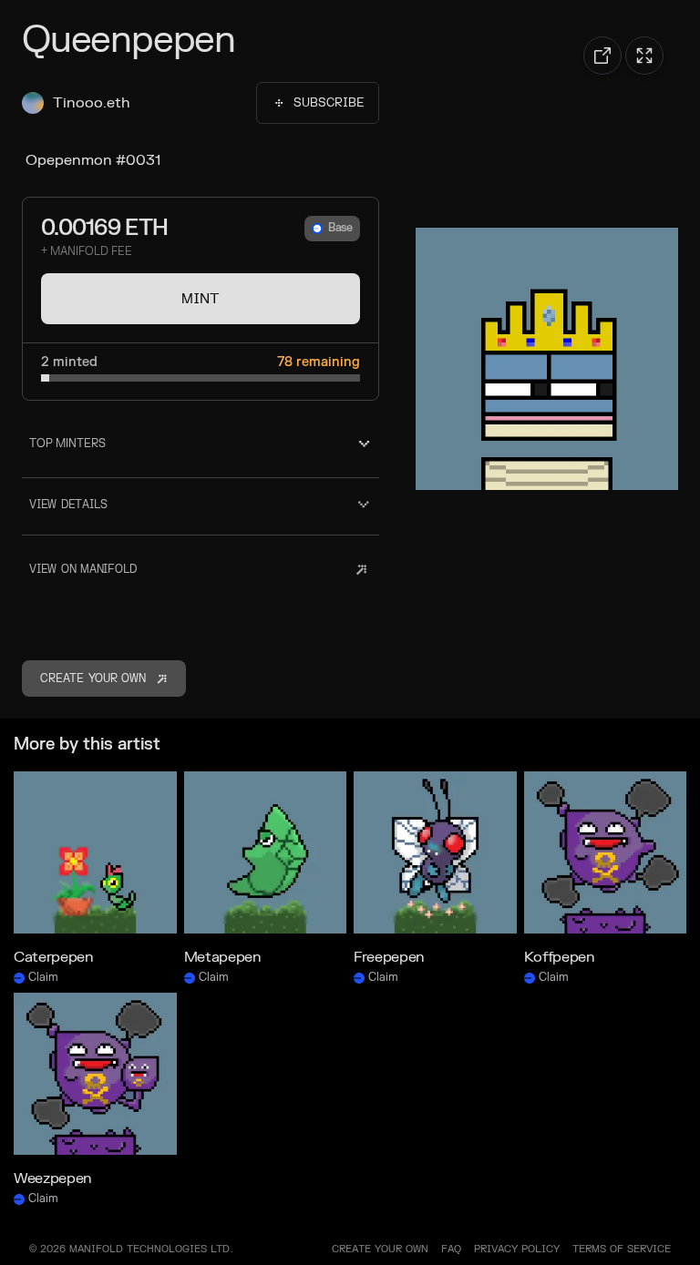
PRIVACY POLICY (517, 1249)
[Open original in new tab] (602, 55)
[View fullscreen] (644, 55)
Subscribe (328, 103)
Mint (200, 299)
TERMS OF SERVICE (621, 1249)
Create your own (380, 1249)
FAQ (451, 1249)
